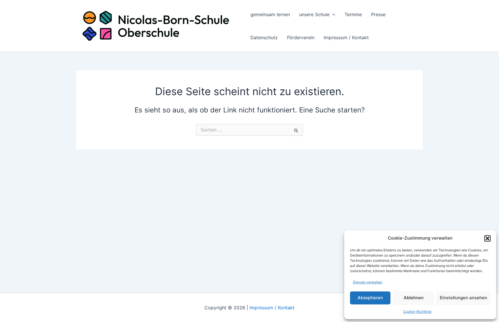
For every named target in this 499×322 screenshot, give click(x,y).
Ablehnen (414, 297)
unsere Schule (314, 14)
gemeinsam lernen (270, 14)
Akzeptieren (370, 297)
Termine (353, 14)
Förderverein (300, 37)
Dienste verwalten (367, 282)
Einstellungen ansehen (463, 297)
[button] (487, 238)
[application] (332, 14)
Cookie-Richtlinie (417, 311)
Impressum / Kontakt (346, 37)
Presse (378, 14)
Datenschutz (264, 37)
